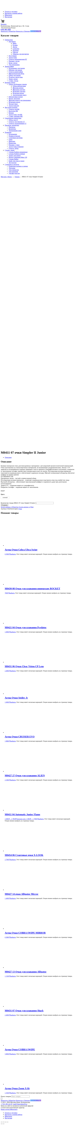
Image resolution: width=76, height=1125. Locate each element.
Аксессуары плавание (16, 146)
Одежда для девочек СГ (17, 122)
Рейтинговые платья (16, 97)
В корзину (5, 505)
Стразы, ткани (9, 150)
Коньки (11, 113)
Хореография (9, 66)
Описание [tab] (8, 457)
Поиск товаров (6, 1096)
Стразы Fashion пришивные (18, 152)
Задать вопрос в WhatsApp (10, 507)
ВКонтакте (8, 15)
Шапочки (12, 141)
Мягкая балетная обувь (16, 73)
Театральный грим (15, 130)
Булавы (15, 45)
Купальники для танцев (17, 68)
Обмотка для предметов (21, 54)
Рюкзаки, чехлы (14, 61)
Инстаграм (8, 17)
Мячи (14, 43)
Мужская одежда (14, 102)
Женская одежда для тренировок (20, 100)
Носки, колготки (14, 98)
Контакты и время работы (13, 13)
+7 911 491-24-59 (6, 1104)
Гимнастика (9, 40)
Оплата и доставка (11, 11)
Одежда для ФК (14, 109)
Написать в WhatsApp (8, 31)
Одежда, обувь (14, 148)
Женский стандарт (19, 89)
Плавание (8, 132)
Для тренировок (14, 65)
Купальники (13, 134)
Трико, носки (13, 79)
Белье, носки (13, 63)
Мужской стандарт (19, 91)
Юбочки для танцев (15, 70)
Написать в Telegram (23, 31)
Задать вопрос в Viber (26, 507)
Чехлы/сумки (13, 104)
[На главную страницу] (11, 8)
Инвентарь (12, 143)
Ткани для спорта (15, 155)
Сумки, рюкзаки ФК (16, 116)
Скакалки (16, 48)
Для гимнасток (14, 170)
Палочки (16, 50)
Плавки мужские (14, 136)
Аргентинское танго (19, 95)
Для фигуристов (14, 173)
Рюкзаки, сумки (14, 145)
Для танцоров (13, 171)
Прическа (12, 127)
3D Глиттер (12, 163)
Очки (10, 139)
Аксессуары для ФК (15, 114)
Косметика (12, 129)
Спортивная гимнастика (13, 118)
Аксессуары (13, 57)
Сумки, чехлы (13, 81)
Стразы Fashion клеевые (17, 154)
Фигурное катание (11, 107)
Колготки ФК (13, 111)
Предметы (12, 41)
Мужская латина (18, 93)
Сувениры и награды (12, 164)
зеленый (5, 497)
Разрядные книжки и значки (18, 166)
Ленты (15, 47)
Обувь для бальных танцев (18, 84)
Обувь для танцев (15, 75)
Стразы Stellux (13, 159)
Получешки (13, 56)
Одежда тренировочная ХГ (18, 59)
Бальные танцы (10, 82)
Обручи (15, 52)
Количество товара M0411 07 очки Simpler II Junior (18, 503)
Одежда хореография (16, 72)
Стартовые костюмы (16, 138)
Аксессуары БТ (14, 106)
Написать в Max (35, 31)
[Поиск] (1, 1099)
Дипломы (12, 168)
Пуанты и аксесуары (16, 77)
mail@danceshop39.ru (20, 1104)
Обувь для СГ (13, 120)
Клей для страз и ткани (16, 161)
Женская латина (18, 88)
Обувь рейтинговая (19, 86)
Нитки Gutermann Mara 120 (18, 157)
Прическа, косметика (12, 125)
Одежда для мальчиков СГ (17, 123)
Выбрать (13, 554)
